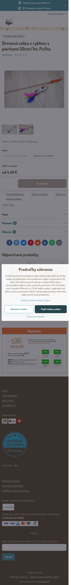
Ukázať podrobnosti (35, 316)
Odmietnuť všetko (18, 309)
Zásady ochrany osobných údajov (35, 300)
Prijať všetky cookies (51, 309)
